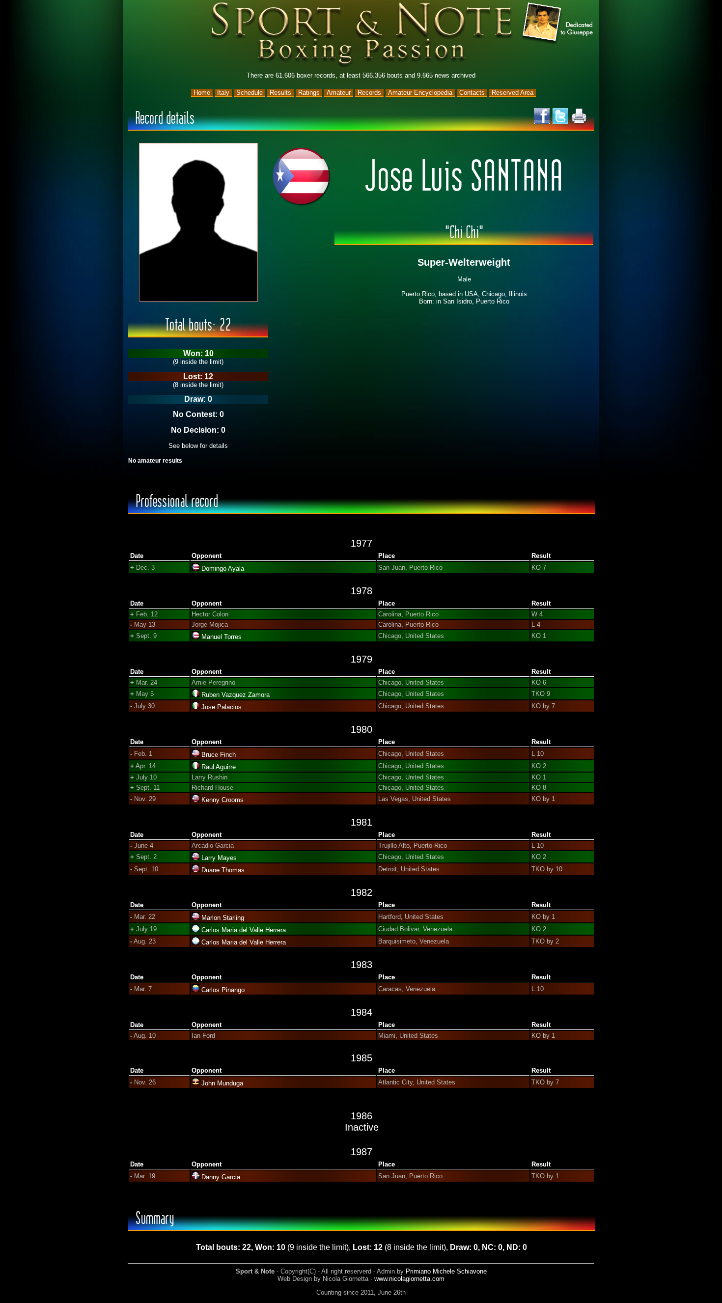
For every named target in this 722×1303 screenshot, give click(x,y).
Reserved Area (512, 92)
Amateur (339, 92)
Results (280, 92)
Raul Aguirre (218, 767)
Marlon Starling (222, 917)
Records (369, 92)
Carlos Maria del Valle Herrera (243, 930)
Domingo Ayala (222, 568)
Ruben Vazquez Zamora (235, 694)
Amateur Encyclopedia (420, 92)
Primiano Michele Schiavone (446, 1271)
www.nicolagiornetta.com (409, 1278)
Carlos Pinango (223, 990)
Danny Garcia (220, 1177)
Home (202, 92)
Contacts (472, 92)
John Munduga (222, 1083)
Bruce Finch (218, 754)
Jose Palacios (221, 707)
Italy (223, 92)
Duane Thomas (223, 870)
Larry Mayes (219, 857)
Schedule (249, 92)
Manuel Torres (221, 636)
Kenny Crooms (222, 800)
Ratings (309, 92)
